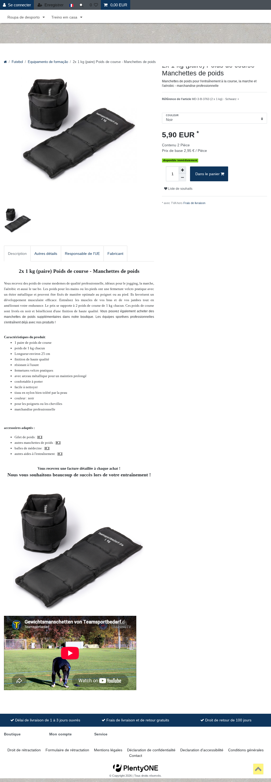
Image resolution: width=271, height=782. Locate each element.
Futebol (17, 62)
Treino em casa (64, 17)
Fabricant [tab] (115, 253)
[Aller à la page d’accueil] (5, 62)
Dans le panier (207, 174)
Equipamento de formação (48, 62)
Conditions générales (246, 750)
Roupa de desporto (24, 17)
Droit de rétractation (24, 750)
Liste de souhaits (179, 189)
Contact (135, 755)
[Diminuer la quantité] (182, 177)
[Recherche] (81, 5)
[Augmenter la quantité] (182, 170)
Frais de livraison (194, 203)
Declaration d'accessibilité (201, 750)
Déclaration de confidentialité (151, 750)
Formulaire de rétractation (67, 750)
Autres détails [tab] (45, 253)
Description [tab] (17, 253)
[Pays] (71, 5)
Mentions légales (108, 750)
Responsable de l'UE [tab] (82, 253)
